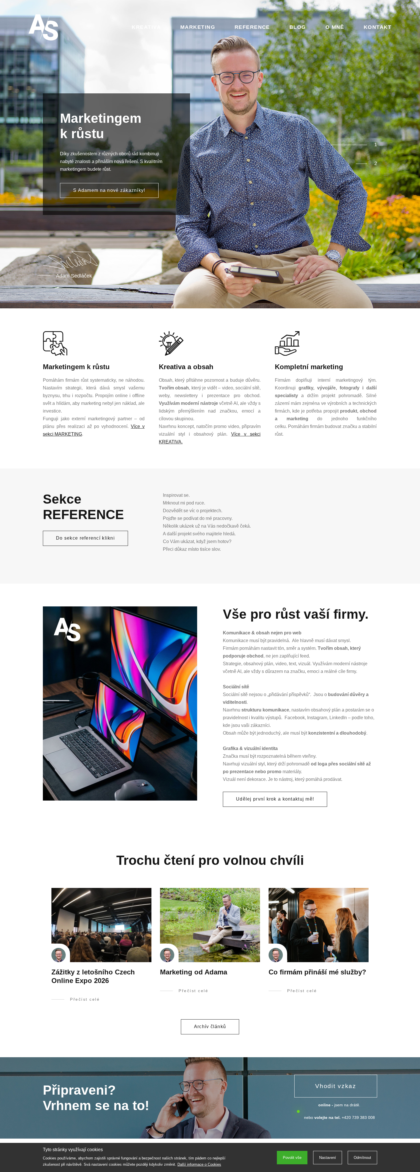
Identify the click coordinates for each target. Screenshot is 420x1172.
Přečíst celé (85, 999)
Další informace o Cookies (199, 1164)
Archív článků (210, 1026)
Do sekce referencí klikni (85, 538)
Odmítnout (362, 1157)
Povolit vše (292, 1157)
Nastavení (327, 1157)
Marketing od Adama (193, 972)
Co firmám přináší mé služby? (317, 972)
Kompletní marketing (309, 367)
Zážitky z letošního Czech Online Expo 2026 (93, 976)
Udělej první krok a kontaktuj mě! (275, 799)
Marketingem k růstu (76, 367)
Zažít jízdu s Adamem (98, 190)
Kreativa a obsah (186, 367)
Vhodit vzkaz (335, 1086)
